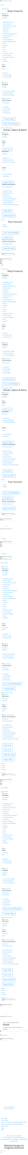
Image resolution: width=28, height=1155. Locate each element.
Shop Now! (7, 211)
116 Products (5, 572)
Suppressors (6, 158)
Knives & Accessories (8, 184)
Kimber (5, 43)
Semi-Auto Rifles (7, 77)
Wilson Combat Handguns (9, 41)
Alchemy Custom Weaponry (10, 34)
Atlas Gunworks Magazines (10, 198)
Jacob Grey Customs (8, 35)
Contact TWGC (4, 1120)
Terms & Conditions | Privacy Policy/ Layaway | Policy (14, 1139)
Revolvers (5, 61)
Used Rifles (6, 107)
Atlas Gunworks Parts (8, 200)
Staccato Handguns (8, 39)
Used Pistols (6, 111)
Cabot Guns (6, 32)
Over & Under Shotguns (9, 91)
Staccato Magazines (8, 202)
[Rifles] (4, 64)
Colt (4, 47)
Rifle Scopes (6, 176)
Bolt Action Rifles (7, 75)
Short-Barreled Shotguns (9, 162)
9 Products (4, 648)
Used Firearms (6, 100)
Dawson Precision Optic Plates (10, 204)
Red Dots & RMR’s (7, 174)
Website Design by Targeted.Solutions (14, 1146)
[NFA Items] (5, 694)
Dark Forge (6, 30)
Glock (4, 49)
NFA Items (5, 151)
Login (4, 224)
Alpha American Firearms (9, 26)
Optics (4, 168)
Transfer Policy (9, 119)
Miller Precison (7, 28)
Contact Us (7, 238)
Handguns (5, 15)
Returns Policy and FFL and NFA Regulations (12, 1124)
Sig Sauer (5, 45)
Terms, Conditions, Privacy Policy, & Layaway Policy (14, 1122)
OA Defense (6, 37)
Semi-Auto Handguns (8, 57)
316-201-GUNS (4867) (9, 1107)
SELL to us (7, 150)
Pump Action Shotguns (9, 95)
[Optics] (4, 704)
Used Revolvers (7, 113)
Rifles (4, 66)
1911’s (4, 51)
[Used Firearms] (6, 98)
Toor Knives (6, 195)
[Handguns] (5, 14)
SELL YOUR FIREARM (11, 124)
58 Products (5, 668)
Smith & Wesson (7, 55)
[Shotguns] (5, 83)
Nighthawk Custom (8, 22)
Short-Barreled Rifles (8, 160)
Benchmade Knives (8, 193)
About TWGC (8, 182)
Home (4, 1022)
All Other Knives (7, 197)
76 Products (5, 719)
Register (5, 226)
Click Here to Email (8, 1109)
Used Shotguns (7, 109)
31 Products (5, 628)
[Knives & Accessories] (8, 240)
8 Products (4, 698)
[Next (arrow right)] (2, 1152)
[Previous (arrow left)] (0, 1152)
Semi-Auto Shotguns (8, 93)
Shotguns (5, 84)
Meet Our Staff (9, 216)
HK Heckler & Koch (7, 53)
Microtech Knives (7, 191)
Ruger (4, 59)
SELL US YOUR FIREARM (12, 684)
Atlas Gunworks (7, 24)
